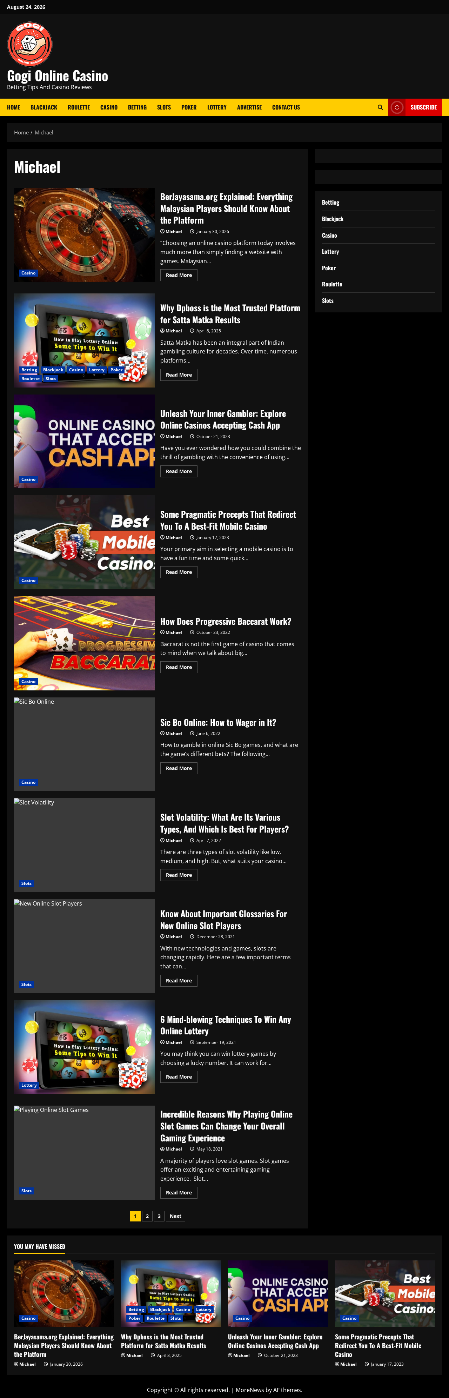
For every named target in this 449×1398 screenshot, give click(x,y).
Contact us (286, 107)
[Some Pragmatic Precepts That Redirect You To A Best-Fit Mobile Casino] (385, 1293)
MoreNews (250, 1390)
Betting (137, 107)
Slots (164, 107)
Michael (174, 231)
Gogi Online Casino (57, 75)
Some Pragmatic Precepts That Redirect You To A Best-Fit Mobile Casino (84, 542)
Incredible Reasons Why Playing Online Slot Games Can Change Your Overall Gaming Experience (84, 1153)
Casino (109, 107)
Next (175, 1216)
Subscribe (424, 107)
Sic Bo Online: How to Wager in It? (84, 744)
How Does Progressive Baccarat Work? (84, 643)
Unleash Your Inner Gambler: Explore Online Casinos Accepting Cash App (84, 442)
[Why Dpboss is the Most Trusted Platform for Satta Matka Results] (171, 1293)
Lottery (217, 107)
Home (13, 107)
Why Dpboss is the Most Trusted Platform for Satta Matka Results (84, 340)
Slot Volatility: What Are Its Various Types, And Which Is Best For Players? (84, 845)
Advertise (249, 107)
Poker (189, 107)
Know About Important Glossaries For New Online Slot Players (84, 946)
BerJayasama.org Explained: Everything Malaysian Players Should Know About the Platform (84, 235)
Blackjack (44, 107)
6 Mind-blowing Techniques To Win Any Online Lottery (84, 1047)
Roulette (79, 107)
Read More (181, 276)
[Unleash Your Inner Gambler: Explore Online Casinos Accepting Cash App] (278, 1293)
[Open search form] (380, 107)
